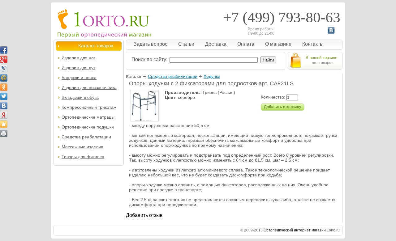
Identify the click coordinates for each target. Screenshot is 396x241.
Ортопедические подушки (88, 127)
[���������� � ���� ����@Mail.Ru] (3, 78)
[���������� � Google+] (3, 59)
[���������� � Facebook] (3, 50)
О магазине (278, 44)
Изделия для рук (78, 67)
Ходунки (212, 76)
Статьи (186, 44)
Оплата (245, 44)
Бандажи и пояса (79, 77)
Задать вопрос (150, 44)
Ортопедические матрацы (88, 117)
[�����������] (3, 133)
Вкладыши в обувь (80, 97)
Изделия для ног (78, 57)
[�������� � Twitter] (3, 96)
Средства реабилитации (172, 76)
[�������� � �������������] (3, 87)
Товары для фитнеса (83, 156)
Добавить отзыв (144, 215)
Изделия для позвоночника (89, 87)
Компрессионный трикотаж (89, 107)
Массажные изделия (82, 146)
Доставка (215, 44)
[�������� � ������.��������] (3, 115)
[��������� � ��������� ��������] (3, 124)
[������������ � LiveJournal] (3, 68)
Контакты (313, 44)
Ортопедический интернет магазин (295, 230)
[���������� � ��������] (3, 105)
